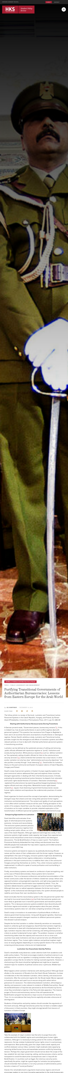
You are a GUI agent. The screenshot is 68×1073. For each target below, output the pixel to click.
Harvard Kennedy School (10, 2)
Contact (57, 2)
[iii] (18, 758)
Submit (48, 2)
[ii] (42, 753)
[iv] (41, 762)
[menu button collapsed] (64, 9)
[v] (56, 780)
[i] (56, 727)
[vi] (12, 788)
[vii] (32, 899)
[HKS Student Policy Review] (18, 10)
